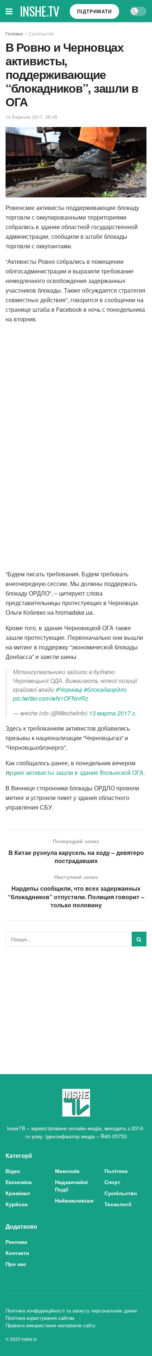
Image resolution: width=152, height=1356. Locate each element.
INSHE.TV (39, 11)
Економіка (19, 1182)
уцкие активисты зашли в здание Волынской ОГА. (77, 772)
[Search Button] (139, 939)
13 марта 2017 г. (113, 713)
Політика (116, 1170)
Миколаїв (67, 1170)
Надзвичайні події (71, 1185)
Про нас (16, 1263)
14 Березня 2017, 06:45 (31, 116)
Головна (14, 33)
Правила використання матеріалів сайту (51, 1325)
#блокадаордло (105, 689)
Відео (13, 1170)
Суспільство (41, 33)
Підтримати (94, 11)
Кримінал (18, 1193)
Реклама (16, 1241)
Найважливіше (74, 1200)
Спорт (112, 1182)
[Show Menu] (9, 11)
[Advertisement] (76, 1004)
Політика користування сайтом (40, 1317)
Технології (117, 1204)
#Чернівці (69, 689)
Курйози (17, 1204)
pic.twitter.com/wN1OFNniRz (50, 698)
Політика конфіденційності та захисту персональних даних (71, 1310)
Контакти (17, 1252)
